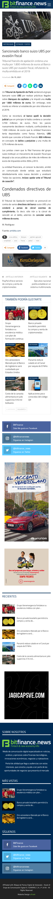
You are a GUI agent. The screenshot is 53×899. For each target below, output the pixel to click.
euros (15, 241)
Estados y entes (23, 44)
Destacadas (8, 44)
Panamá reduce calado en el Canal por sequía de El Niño (33, 645)
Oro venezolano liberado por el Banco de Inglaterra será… (32, 632)
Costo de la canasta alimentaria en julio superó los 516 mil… (33, 657)
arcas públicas (13, 237)
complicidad (7, 241)
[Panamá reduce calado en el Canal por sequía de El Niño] (38, 350)
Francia (23, 241)
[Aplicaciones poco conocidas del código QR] (38, 383)
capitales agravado (35, 237)
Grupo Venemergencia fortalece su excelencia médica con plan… (32, 607)
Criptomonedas (34, 308)
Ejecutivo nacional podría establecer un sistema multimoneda (40, 284)
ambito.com (15, 230)
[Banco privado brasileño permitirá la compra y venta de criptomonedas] (38, 313)
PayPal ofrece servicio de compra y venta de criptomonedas (12, 284)
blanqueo (23, 237)
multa (37, 241)
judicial (30, 241)
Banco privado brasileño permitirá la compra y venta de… (32, 619)
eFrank (32, 894)
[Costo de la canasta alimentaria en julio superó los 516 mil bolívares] (15, 383)
